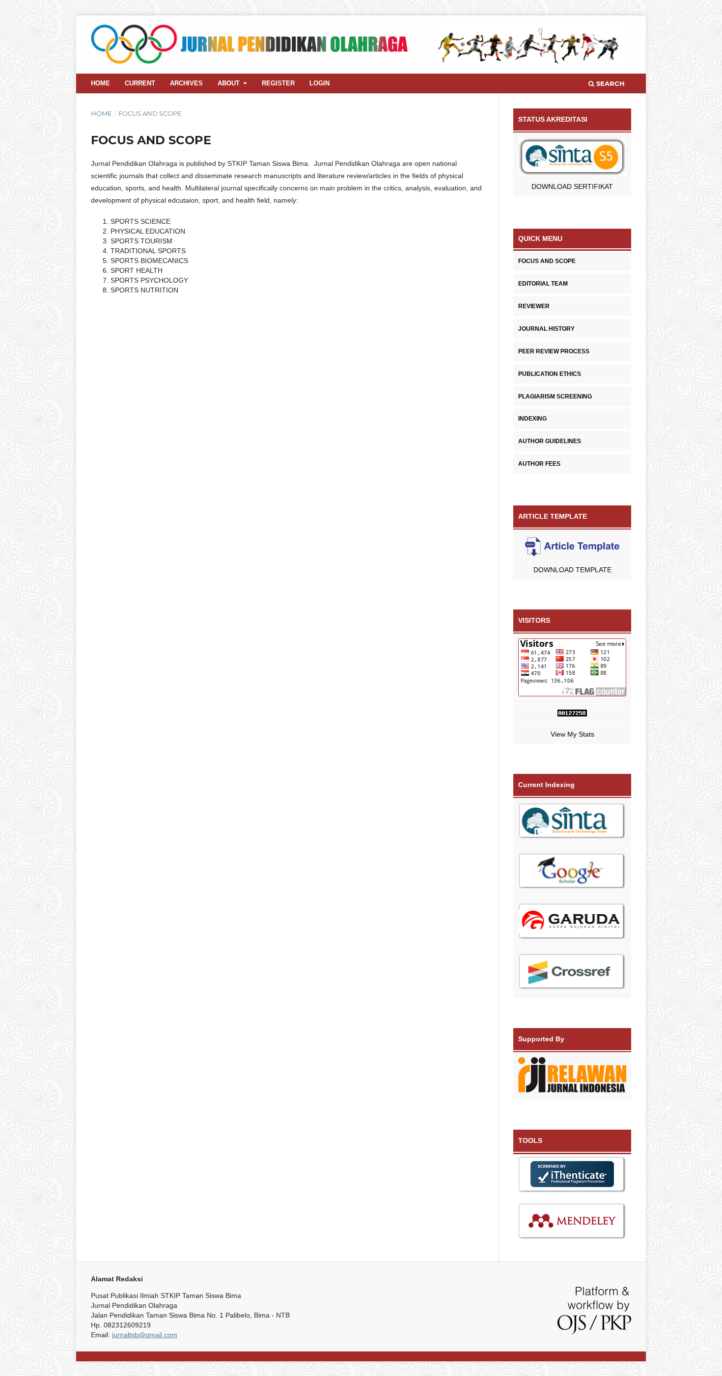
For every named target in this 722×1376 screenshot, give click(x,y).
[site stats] (572, 714)
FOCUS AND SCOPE (547, 261)
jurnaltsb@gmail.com (144, 1335)
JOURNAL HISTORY (546, 328)
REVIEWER (534, 306)
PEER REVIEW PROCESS (553, 351)
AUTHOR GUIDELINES (549, 441)
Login (319, 83)
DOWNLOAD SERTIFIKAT (572, 186)
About (230, 83)
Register (278, 83)
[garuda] (572, 923)
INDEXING (532, 418)
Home (100, 83)
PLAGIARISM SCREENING (555, 396)
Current (140, 83)
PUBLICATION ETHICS (549, 373)
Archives (186, 83)
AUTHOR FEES (539, 463)
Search (609, 83)
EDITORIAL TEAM (543, 283)
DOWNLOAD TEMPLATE (572, 570)
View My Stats (572, 734)
